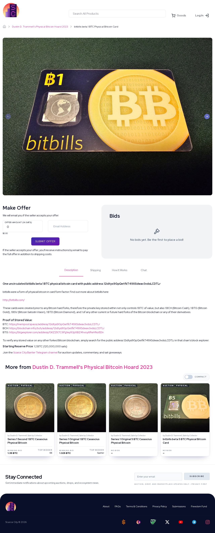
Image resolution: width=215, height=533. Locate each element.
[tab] (71, 272)
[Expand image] (107, 116)
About (106, 506)
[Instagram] (208, 522)
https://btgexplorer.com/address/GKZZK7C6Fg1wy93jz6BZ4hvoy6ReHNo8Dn (56, 332)
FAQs (118, 506)
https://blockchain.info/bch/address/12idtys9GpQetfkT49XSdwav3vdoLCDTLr (56, 328)
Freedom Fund (199, 506)
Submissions (179, 506)
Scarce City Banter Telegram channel (35, 352)
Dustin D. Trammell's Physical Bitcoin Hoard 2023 (40, 26)
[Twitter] (167, 522)
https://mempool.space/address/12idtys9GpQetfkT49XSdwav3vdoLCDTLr (54, 324)
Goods (181, 15)
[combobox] (117, 14)
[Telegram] (194, 522)
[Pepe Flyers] (153, 522)
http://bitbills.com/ (14, 300)
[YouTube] (181, 522)
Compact (201, 377)
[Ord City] (138, 522)
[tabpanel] (107, 318)
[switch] (189, 377)
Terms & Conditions (136, 506)
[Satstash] (123, 522)
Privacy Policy (160, 506)
